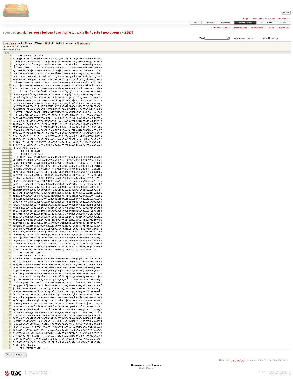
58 (10, 225)
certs (95, 32)
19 (10, 109)
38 (10, 166)
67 (10, 252)
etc (72, 32)
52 (10, 207)
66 (10, 249)
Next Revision (256, 28)
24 (10, 124)
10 (10, 82)
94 (10, 333)
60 (10, 231)
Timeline (209, 23)
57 (10, 222)
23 (10, 121)
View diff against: (271, 38)
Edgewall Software (39, 374)
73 (10, 270)
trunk (21, 32)
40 (10, 172)
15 (10, 97)
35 (10, 157)
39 (10, 169)
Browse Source (245, 23)
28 (10, 136)
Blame (271, 28)
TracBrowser (238, 360)
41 (10, 175)
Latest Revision (240, 28)
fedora (47, 32)
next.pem (111, 32)
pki (80, 32)
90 (10, 321)
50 (10, 201)
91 (10, 324)
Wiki (195, 23)
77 (10, 282)
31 (10, 145)
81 (10, 294)
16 (10, 100)
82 (10, 297)
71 (10, 264)
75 (10, 276)
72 (10, 267)
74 (10, 273)
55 (10, 216)
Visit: (201, 38)
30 (10, 142)
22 (10, 118)
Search (283, 23)
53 (10, 210)
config (61, 32)
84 (10, 303)
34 (10, 154)
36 (10, 160)
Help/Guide (257, 19)
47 (10, 192)
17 (10, 103)
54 (10, 213)
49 (10, 198)
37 (10, 163)
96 (10, 339)
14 (10, 94)
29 (10, 139)
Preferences (284, 19)
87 (10, 312)
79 (10, 288)
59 (10, 228)
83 (10, 300)
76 (10, 279)
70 (10, 261)
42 (10, 178)
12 (10, 88)
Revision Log (284, 28)
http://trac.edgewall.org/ (280, 374)
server (33, 32)
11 (10, 85)
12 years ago (83, 43)
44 (10, 184)
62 (10, 237)
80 (10, 291)
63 (10, 240)
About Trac (270, 19)
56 (10, 219)
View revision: (240, 38)
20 (10, 112)
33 (10, 151)
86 (10, 309)
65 (10, 246)
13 (10, 91)
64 (10, 243)
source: (9, 32)
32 (10, 148)
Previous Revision (221, 28)
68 (10, 255)
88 (10, 315)
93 (10, 330)
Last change (9, 43)
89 (10, 318)
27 (10, 133)
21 (10, 115)
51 (10, 204)
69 (10, 258)
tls (87, 32)
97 (10, 342)
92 (10, 327)
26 (10, 130)
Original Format (146, 368)
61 (10, 234)
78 (10, 285)
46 (10, 190)
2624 (128, 32)
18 (10, 106)
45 (10, 187)
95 (10, 336)
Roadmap (225, 23)
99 (10, 348)
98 (10, 345)
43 (10, 181)
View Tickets (266, 23)
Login (245, 19)
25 (10, 127)
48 (10, 195)
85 (10, 306)
